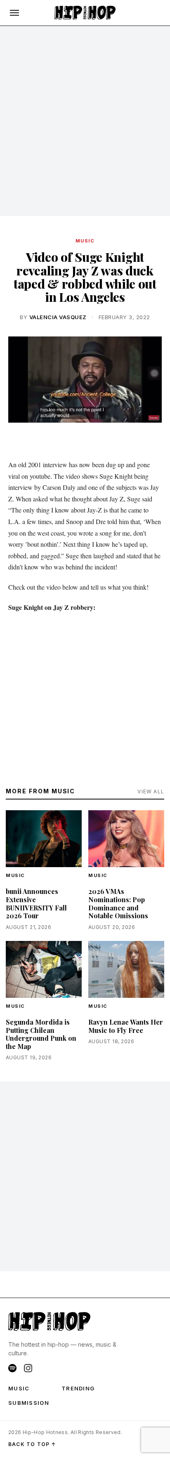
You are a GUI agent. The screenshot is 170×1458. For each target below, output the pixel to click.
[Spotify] (12, 1368)
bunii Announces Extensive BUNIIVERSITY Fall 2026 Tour (36, 903)
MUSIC (19, 1388)
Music (85, 241)
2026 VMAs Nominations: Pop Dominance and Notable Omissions (118, 903)
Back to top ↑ (32, 1444)
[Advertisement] (85, 121)
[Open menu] (14, 13)
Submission (28, 1402)
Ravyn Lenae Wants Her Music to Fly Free (125, 1026)
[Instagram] (28, 1368)
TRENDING (77, 1388)
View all (150, 791)
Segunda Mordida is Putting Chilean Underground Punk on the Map (41, 1034)
